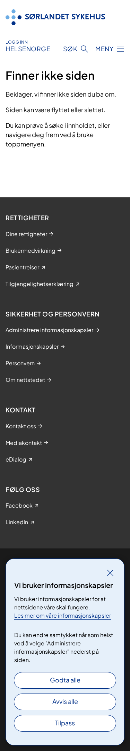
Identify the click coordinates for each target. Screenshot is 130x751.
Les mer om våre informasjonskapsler (62, 615)
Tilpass (65, 723)
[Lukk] (110, 572)
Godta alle (65, 680)
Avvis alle (65, 701)
